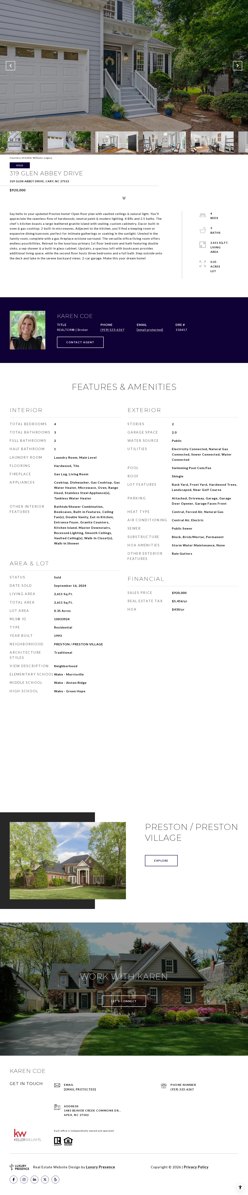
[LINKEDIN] (34, 1179)
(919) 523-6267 (112, 329)
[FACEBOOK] (13, 1179)
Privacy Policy (196, 1167)
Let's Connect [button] (124, 1001)
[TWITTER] (45, 1179)
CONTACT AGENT (80, 342)
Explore (161, 860)
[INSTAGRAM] (24, 1179)
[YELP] (55, 1179)
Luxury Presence (100, 1167)
